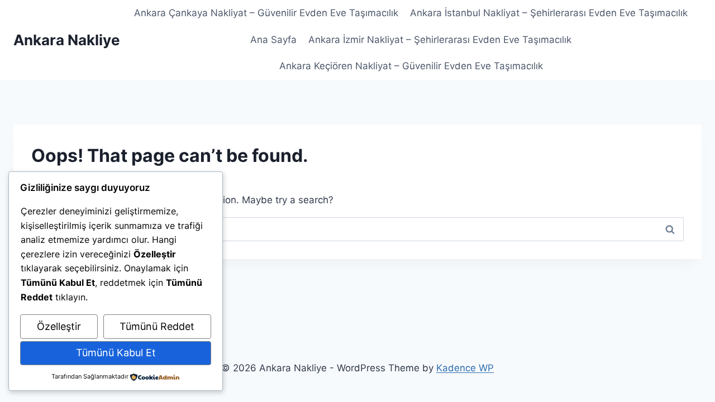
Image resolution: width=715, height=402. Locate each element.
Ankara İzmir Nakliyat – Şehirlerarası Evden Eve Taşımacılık (439, 39)
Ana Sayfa (273, 39)
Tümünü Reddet (157, 326)
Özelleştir (59, 326)
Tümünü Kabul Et (116, 352)
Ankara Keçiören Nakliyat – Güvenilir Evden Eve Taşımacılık (411, 65)
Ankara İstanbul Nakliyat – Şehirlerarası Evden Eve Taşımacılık (549, 12)
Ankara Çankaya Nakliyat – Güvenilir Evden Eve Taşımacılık (266, 12)
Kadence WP (465, 368)
